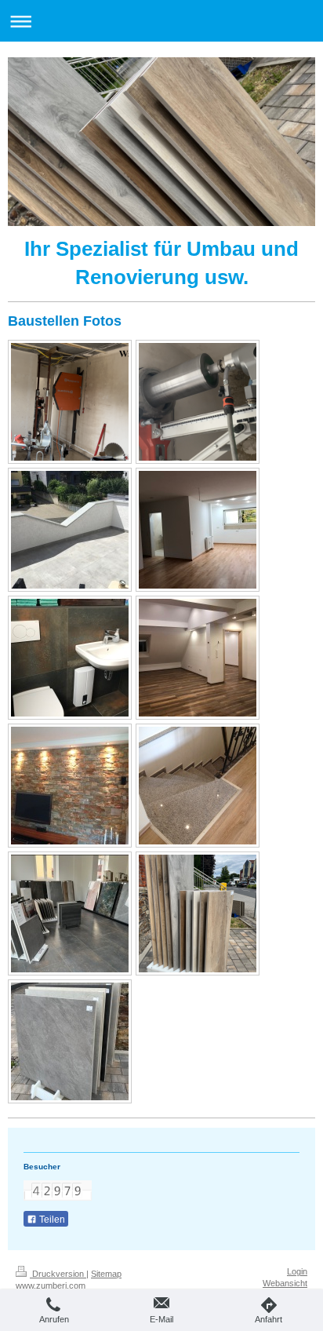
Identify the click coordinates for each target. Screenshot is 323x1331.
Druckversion (58, 1273)
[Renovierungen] (197, 530)
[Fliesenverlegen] (70, 658)
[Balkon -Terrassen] (70, 530)
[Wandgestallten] (70, 786)
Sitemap (106, 1273)
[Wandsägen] (70, 402)
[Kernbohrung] (197, 402)
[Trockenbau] (197, 658)
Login (297, 1271)
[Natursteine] (197, 786)
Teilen (51, 1219)
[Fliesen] (70, 913)
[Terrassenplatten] (197, 913)
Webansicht (285, 1283)
